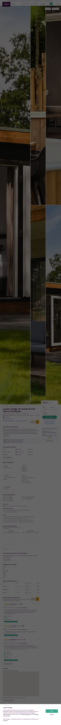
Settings (52, 714)
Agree (51, 711)
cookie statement (25, 714)
